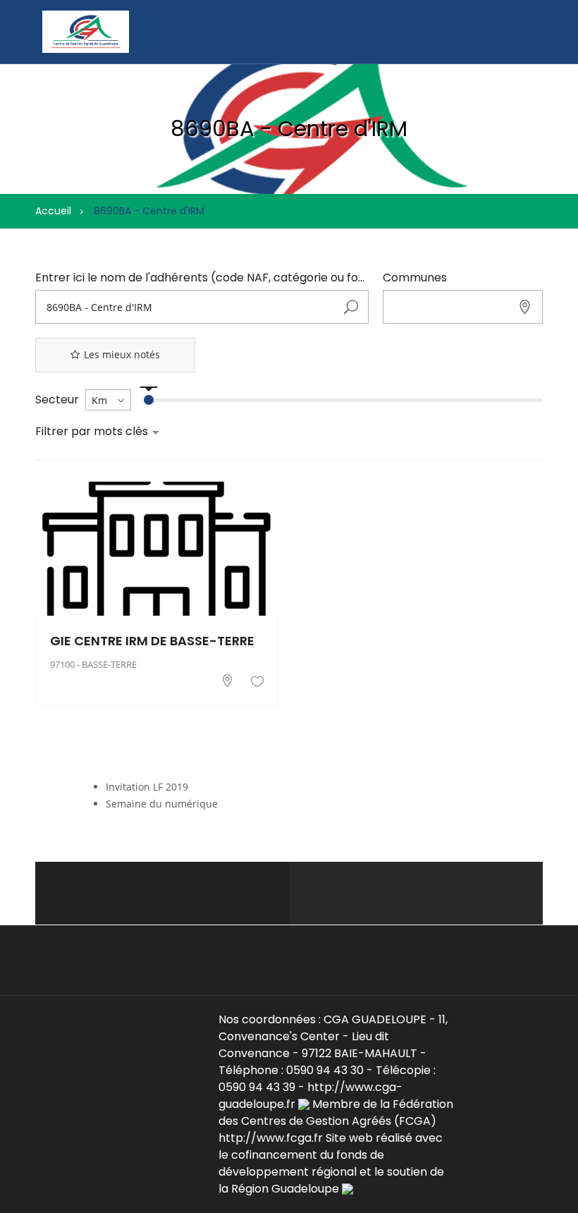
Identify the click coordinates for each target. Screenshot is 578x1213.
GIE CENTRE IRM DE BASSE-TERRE (152, 641)
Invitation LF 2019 (147, 786)
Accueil (53, 211)
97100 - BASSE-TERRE (93, 664)
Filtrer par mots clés (93, 432)
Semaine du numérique (162, 803)
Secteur (57, 400)
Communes (415, 278)
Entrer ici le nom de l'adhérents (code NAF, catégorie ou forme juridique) (202, 278)
